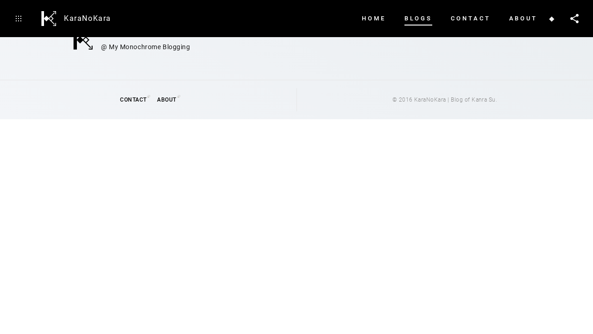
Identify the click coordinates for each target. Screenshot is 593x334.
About (166, 99)
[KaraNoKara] (48, 18)
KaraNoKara (87, 18)
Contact (133, 99)
